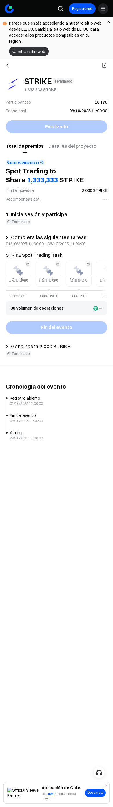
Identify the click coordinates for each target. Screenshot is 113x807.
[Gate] (9, 8)
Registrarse (82, 8)
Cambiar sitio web (28, 51)
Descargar (95, 793)
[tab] (26, 146)
